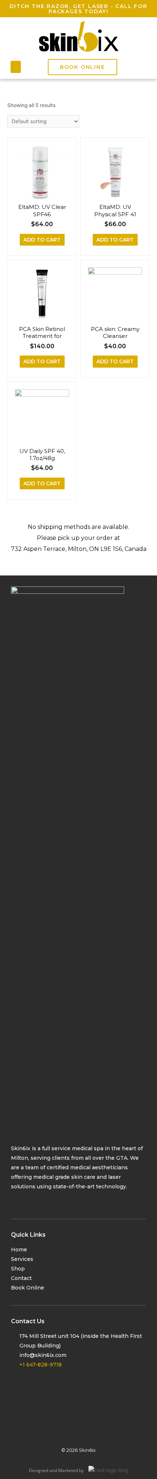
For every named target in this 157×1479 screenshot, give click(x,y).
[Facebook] (15, 1201)
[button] (16, 67)
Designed (38, 1470)
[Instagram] (30, 1201)
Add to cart (42, 239)
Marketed (68, 1470)
